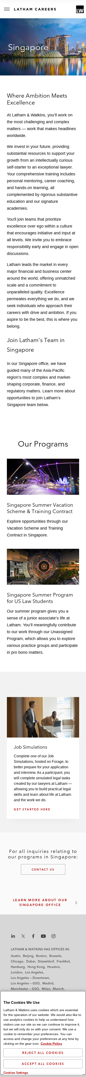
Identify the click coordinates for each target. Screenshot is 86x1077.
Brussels (55, 956)
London (16, 972)
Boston (41, 956)
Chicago (17, 961)
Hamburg (18, 967)
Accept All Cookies (43, 1064)
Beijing (28, 956)
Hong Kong (36, 967)
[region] (43, 1033)
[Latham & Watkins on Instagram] (53, 936)
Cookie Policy (51, 1043)
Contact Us (43, 869)
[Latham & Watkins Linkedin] (13, 936)
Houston (53, 967)
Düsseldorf (46, 961)
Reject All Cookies (43, 1053)
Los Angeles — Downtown (30, 978)
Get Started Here (32, 809)
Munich (58, 989)
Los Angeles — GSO (25, 983)
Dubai (30, 961)
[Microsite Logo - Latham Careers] (41, 9)
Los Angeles (34, 972)
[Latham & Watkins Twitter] (23, 936)
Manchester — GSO (25, 989)
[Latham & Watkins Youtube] (43, 936)
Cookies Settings (15, 1072)
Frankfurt (63, 961)
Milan (46, 989)
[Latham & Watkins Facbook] (33, 936)
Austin (15, 956)
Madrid (47, 983)
